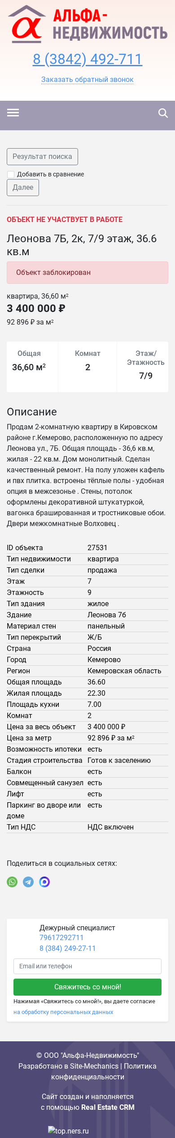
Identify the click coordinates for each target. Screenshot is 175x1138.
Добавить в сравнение (50, 174)
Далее (23, 187)
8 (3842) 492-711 (88, 59)
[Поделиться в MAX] (44, 882)
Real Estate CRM (108, 1107)
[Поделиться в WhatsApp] (12, 882)
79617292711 (61, 937)
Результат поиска (42, 156)
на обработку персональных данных (63, 1012)
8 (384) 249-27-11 (67, 948)
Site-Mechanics (94, 1066)
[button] (87, 79)
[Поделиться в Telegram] (28, 882)
